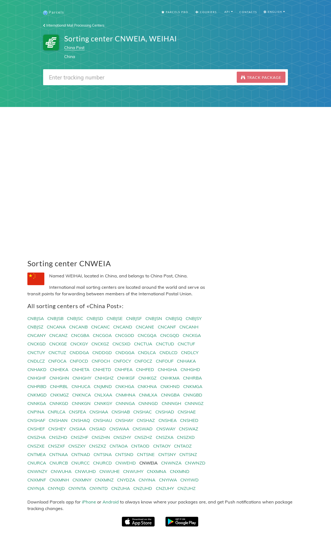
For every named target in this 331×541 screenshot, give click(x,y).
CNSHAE (187, 412)
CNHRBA (192, 378)
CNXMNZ (104, 480)
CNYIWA (168, 480)
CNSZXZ (97, 446)
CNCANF (167, 327)
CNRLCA (56, 412)
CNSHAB (120, 412)
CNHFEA (124, 369)
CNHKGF (126, 378)
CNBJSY (194, 318)
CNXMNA (156, 471)
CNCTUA (143, 344)
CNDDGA (79, 352)
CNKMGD (37, 395)
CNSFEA (77, 412)
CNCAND (122, 327)
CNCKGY (79, 344)
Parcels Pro (176, 12)
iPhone (89, 502)
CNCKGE (58, 344)
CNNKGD (58, 403)
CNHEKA (59, 369)
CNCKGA (192, 335)
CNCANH (188, 327)
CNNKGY (103, 403)
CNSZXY (77, 446)
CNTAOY (162, 446)
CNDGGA (124, 352)
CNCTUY (36, 352)
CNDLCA (147, 352)
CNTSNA (103, 454)
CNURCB (58, 463)
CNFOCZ (143, 361)
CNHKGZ (147, 378)
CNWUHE (109, 471)
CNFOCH (101, 361)
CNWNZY (37, 471)
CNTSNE (146, 454)
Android (110, 502)
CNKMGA (192, 386)
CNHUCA (80, 386)
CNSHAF (36, 420)
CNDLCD (168, 352)
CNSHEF (36, 429)
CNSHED (189, 420)
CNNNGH (171, 403)
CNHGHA (167, 369)
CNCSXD (121, 344)
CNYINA (147, 480)
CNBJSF (134, 318)
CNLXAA (103, 395)
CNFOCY (122, 361)
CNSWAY (165, 429)
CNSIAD (97, 429)
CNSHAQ (80, 420)
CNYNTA (77, 488)
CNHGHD (190, 369)
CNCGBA (80, 335)
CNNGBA (170, 395)
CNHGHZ (104, 378)
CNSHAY (124, 420)
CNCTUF (186, 344)
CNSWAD (143, 429)
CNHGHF (36, 378)
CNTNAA (58, 454)
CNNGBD (192, 395)
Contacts (248, 12)
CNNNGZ (194, 403)
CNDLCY (189, 352)
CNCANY (36, 335)
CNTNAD (80, 454)
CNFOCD (79, 361)
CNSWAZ (188, 429)
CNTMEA (36, 454)
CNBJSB (55, 318)
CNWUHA (61, 471)
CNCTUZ (57, 352)
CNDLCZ (36, 361)
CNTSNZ (188, 454)
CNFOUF (164, 361)
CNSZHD (58, 437)
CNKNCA (81, 395)
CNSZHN (101, 437)
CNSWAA (119, 429)
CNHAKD (37, 369)
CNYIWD (189, 480)
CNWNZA (171, 463)
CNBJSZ (35, 327)
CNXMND (179, 471)
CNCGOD (124, 335)
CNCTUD (165, 344)
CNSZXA (164, 437)
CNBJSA (35, 318)
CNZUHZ (186, 488)
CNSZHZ (143, 437)
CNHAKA (186, 361)
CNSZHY (122, 437)
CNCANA (56, 327)
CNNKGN (81, 403)
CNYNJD (56, 488)
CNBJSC (75, 318)
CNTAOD (140, 446)
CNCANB (78, 327)
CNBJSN (153, 318)
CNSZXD (186, 437)
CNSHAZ (146, 420)
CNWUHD (85, 471)
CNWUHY (133, 471)
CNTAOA (119, 446)
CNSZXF (56, 446)
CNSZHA (36, 437)
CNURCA (36, 463)
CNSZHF (79, 437)
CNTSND (124, 454)
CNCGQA (147, 335)
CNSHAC (142, 412)
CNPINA (35, 412)
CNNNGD (148, 403)
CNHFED (145, 369)
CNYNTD (98, 488)
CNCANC (100, 327)
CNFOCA (57, 361)
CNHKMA (170, 378)
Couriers (208, 12)
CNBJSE (115, 318)
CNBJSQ (174, 318)
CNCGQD (169, 335)
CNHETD (102, 369)
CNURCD (102, 463)
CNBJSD (95, 318)
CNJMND (103, 386)
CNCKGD (36, 344)
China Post (74, 47)
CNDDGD (102, 352)
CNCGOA (102, 335)
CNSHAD (164, 412)
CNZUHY (165, 488)
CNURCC (80, 463)
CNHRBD (37, 386)
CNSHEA (167, 420)
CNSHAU (102, 420)
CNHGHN (59, 378)
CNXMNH (59, 480)
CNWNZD (195, 463)
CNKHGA (124, 386)
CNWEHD (125, 463)
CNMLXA (148, 395)
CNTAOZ (183, 446)
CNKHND (170, 386)
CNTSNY (167, 454)
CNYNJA (35, 488)
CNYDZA (126, 480)
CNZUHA (120, 488)
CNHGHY (81, 378)
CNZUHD (142, 488)
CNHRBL (59, 386)
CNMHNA (125, 395)
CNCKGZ (100, 344)
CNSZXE (36, 446)
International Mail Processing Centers (74, 25)
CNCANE (145, 327)
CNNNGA (125, 403)
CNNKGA (36, 403)
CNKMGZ (59, 395)
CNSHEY (57, 429)
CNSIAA (77, 429)
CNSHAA (98, 412)
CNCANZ (58, 335)
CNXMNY (81, 480)
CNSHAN (58, 420)
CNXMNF (36, 480)
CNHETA (80, 369)
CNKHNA (147, 386)
